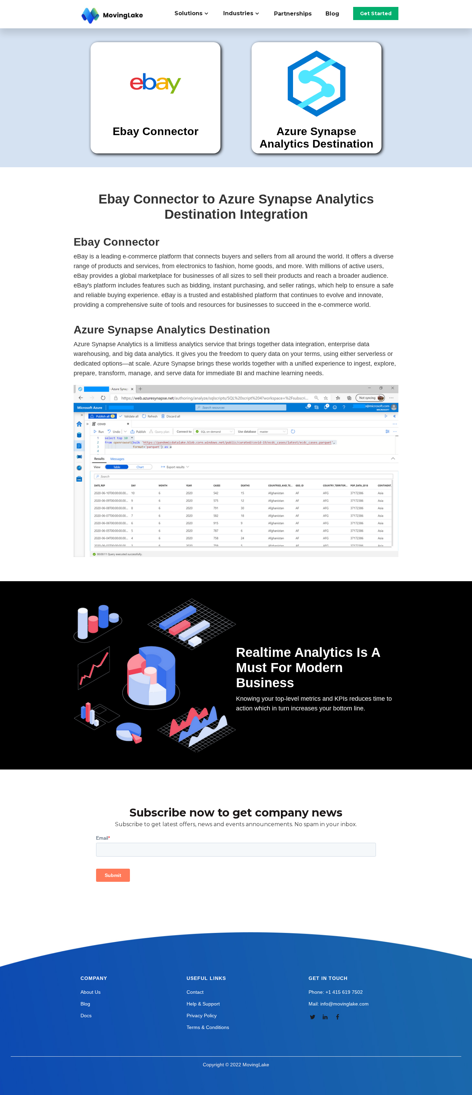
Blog (332, 13)
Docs (86, 1015)
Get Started (375, 13)
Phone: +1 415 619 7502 (336, 992)
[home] (113, 15)
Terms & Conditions (208, 1027)
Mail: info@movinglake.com (339, 1004)
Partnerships (293, 13)
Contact (195, 992)
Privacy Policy (202, 1015)
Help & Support (203, 1004)
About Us (91, 992)
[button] (195, 13)
